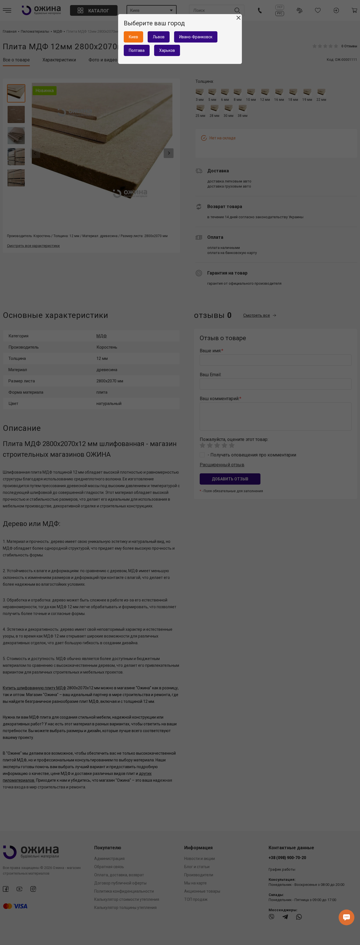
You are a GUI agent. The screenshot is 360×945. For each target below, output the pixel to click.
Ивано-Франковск (195, 37)
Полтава (137, 50)
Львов (159, 37)
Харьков (167, 50)
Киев (133, 37)
